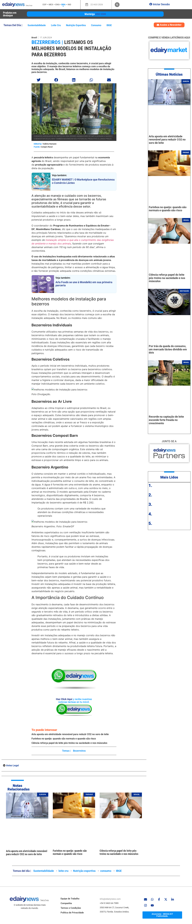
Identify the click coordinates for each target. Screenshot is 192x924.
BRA (63, 4)
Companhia (66, 903)
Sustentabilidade (37, 25)
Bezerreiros (79, 750)
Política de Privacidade (72, 912)
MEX (51, 4)
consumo (96, 25)
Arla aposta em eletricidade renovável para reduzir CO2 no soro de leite (70, 734)
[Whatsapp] (152, 899)
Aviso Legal (12, 765)
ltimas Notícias (170, 74)
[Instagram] (145, 905)
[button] (117, 4)
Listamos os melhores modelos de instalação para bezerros (71, 48)
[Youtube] (152, 905)
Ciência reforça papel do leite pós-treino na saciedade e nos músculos (69, 743)
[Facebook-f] (159, 899)
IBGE (109, 25)
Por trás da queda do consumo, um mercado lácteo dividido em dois (168, 349)
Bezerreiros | (47, 42)
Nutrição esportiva (76, 25)
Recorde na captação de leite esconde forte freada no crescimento (166, 420)
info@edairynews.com (110, 899)
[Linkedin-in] (173, 899)
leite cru (56, 25)
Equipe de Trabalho (70, 898)
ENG (57, 4)
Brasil (34, 37)
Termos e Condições (71, 908)
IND (69, 4)
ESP (44, 4)
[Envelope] (145, 899)
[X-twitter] (166, 899)
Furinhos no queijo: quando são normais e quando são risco (64, 738)
